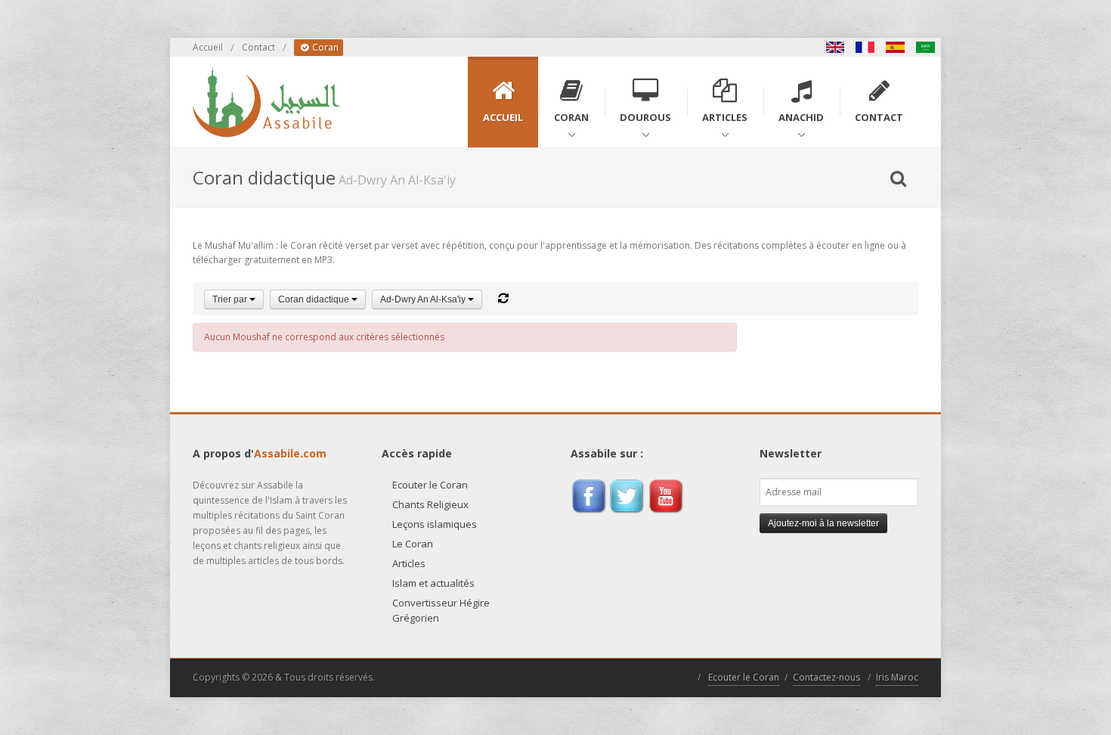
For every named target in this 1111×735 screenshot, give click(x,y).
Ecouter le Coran (430, 485)
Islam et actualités (433, 583)
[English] (835, 47)
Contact (258, 47)
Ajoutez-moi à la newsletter (823, 523)
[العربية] (926, 47)
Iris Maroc (897, 677)
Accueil (208, 47)
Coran (324, 47)
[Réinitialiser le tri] (503, 298)
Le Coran (412, 543)
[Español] (895, 47)
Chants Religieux (430, 504)
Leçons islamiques (434, 524)
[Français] (865, 47)
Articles (409, 563)
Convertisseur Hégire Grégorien (441, 610)
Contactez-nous (826, 677)
